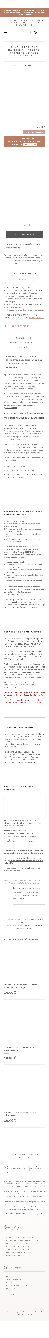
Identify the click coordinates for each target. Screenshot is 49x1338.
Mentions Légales (14, 1312)
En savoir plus (36, 318)
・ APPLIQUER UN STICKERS (16, 1243)
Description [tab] (24, 338)
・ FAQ (7, 1276)
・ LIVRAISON (9, 1288)
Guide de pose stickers (25, 273)
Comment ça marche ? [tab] (25, 343)
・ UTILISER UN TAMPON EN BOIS (18, 1237)
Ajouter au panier (24, 234)
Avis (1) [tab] (24, 347)
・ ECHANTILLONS (12, 1282)
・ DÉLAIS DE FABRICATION (15, 1285)
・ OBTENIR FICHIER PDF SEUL (17, 1246)
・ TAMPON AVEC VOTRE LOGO (17, 1249)
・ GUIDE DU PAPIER (12, 1279)
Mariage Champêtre (34, 925)
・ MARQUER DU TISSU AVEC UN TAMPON (21, 1240)
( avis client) (29, 65)
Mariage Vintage (23, 928)
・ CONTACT (9, 1294)
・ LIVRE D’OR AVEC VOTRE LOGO (18, 1252)
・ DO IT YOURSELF (12, 1255)
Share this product (18, 326)
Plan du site (28, 1312)
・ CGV (7, 1292)
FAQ (28, 868)
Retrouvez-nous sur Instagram (26, 1156)
